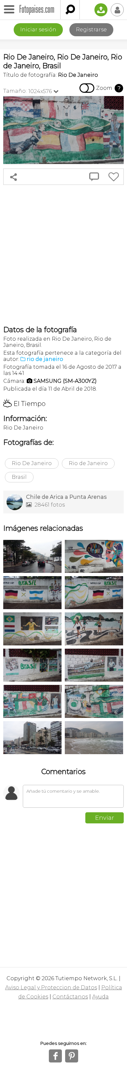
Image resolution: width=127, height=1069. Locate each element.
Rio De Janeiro (32, 463)
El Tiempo (24, 404)
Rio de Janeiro (88, 463)
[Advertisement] (63, 255)
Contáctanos (70, 997)
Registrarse (91, 29)
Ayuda (100, 997)
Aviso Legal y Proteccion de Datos (51, 987)
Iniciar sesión (38, 29)
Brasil (19, 477)
